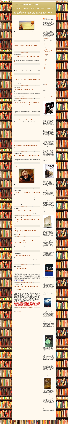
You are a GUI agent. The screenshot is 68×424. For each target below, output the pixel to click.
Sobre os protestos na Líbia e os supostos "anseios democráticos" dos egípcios (25, 241)
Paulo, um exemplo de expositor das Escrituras (24, 89)
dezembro (46, 49)
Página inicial (27, 309)
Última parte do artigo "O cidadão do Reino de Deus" (26, 45)
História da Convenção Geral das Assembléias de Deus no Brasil (48, 96)
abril (45, 60)
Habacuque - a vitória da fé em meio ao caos (49, 94)
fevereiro (46, 63)
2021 (44, 42)
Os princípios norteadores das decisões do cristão (25, 19)
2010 (44, 66)
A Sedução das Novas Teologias (48, 91)
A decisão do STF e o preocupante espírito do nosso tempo (27, 192)
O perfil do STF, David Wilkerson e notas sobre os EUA (26, 167)
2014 (44, 44)
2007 (44, 69)
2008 (44, 68)
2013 (44, 45)
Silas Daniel (45, 18)
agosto (45, 55)
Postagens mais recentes (17, 309)
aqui (23, 96)
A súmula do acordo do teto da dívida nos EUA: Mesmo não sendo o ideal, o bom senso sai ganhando (26, 103)
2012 (44, 47)
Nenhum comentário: (30, 63)
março (45, 61)
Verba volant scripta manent (26, 4)
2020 (44, 43)
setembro (46, 54)
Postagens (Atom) (18, 311)
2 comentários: (29, 206)
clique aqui (32, 262)
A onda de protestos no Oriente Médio (22, 255)
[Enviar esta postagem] (34, 52)
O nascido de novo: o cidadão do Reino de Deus (24, 68)
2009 (44, 67)
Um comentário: (31, 52)
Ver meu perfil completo (46, 38)
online (44, 88)
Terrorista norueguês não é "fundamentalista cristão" (25, 145)
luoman (36, 417)
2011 (44, 48)
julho (45, 56)
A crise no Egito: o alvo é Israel (21, 268)
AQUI (23, 38)
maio (45, 59)
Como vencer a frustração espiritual (48, 92)
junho (45, 58)
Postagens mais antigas (37, 309)
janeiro (46, 64)
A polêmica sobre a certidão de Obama (22, 210)
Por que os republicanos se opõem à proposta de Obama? (26, 119)
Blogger (42, 417)
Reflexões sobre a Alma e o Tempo (48, 97)
